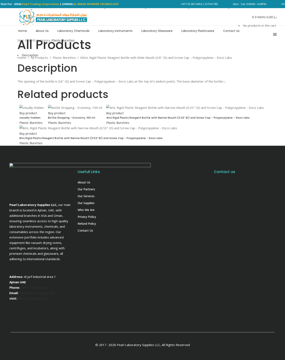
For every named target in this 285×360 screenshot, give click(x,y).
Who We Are (86, 210)
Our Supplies (86, 203)
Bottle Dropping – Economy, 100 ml (71, 117)
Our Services (86, 196)
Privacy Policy (87, 217)
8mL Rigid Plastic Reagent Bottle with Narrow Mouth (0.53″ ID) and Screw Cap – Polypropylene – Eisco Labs (91, 138)
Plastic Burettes (64, 57)
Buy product (28, 113)
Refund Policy (87, 224)
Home (21, 57)
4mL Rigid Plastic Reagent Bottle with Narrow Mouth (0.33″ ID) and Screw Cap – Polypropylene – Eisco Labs (178, 117)
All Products (39, 57)
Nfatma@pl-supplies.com (37, 293)
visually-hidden (29, 117)
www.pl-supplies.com (33, 298)
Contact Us (85, 230)
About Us (84, 182)
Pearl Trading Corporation (40, 4)
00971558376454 (34, 287)
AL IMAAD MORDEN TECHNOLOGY (96, 4)
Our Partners (86, 189)
